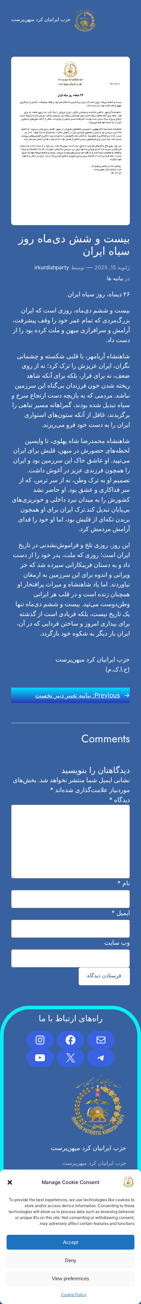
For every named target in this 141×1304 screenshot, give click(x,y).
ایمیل (120, 913)
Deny (70, 1260)
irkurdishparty (51, 267)
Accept (70, 1242)
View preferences (70, 1278)
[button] (10, 1182)
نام (123, 883)
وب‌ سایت (117, 942)
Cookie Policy (74, 1294)
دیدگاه (119, 800)
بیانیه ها (115, 278)
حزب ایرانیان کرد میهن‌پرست (40, 19)
